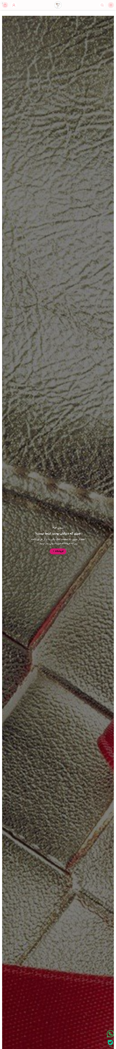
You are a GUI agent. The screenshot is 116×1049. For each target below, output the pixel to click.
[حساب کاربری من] (13, 5)
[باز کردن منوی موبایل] (111, 5)
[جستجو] (102, 5)
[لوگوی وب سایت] (58, 5)
